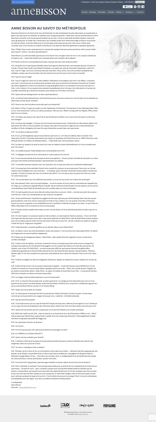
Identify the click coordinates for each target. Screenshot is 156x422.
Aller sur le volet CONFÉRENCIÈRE (22, 2)
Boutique (92, 12)
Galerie (118, 12)
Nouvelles (101, 12)
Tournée (111, 12)
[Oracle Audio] (86, 405)
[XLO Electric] (65, 405)
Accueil (84, 12)
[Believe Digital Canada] (45, 405)
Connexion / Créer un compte (92, 2)
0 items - (125, 2)
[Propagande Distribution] (109, 405)
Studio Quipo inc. (83, 414)
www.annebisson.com (27, 387)
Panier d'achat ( (111, 2)
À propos (129, 12)
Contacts (140, 12)
